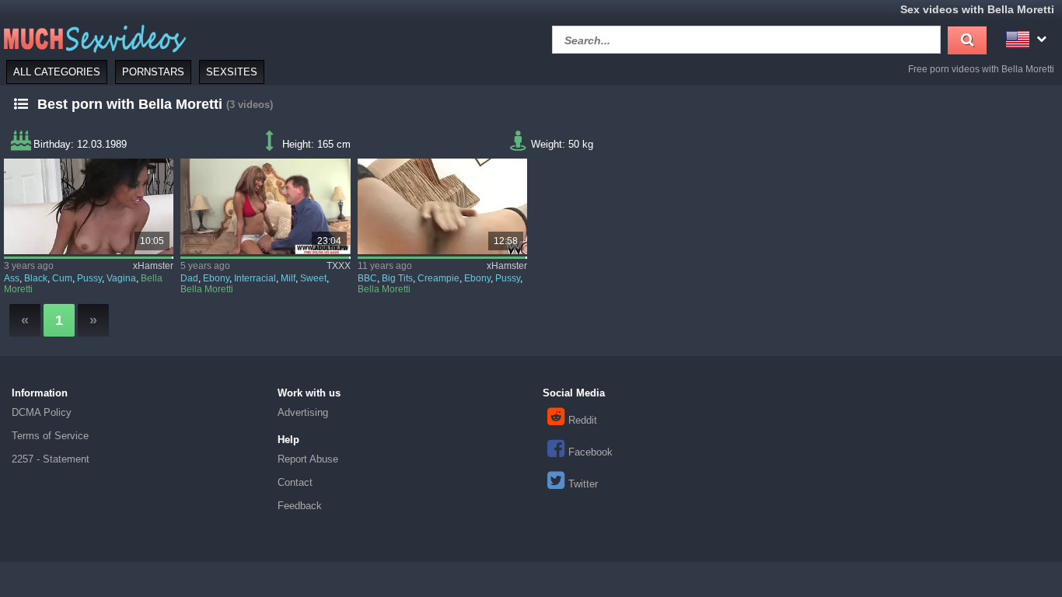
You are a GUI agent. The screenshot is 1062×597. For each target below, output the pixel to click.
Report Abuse (308, 459)
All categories (56, 72)
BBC (367, 278)
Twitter (583, 484)
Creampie (438, 278)
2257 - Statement (50, 459)
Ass (11, 278)
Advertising (303, 412)
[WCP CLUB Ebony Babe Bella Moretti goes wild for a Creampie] (442, 206)
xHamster (153, 265)
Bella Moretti (206, 289)
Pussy (89, 278)
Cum (62, 278)
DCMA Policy (42, 412)
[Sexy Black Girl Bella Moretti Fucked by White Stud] (88, 206)
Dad (189, 278)
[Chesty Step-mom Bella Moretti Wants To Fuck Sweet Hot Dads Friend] (265, 206)
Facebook (590, 452)
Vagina (121, 278)
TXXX (339, 265)
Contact (295, 482)
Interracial (255, 278)
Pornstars (153, 72)
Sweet (313, 278)
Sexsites (231, 72)
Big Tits (397, 278)
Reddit (582, 420)
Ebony (216, 278)
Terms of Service (50, 436)
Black (35, 278)
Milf (288, 278)
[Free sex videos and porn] (93, 38)
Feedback (300, 505)
